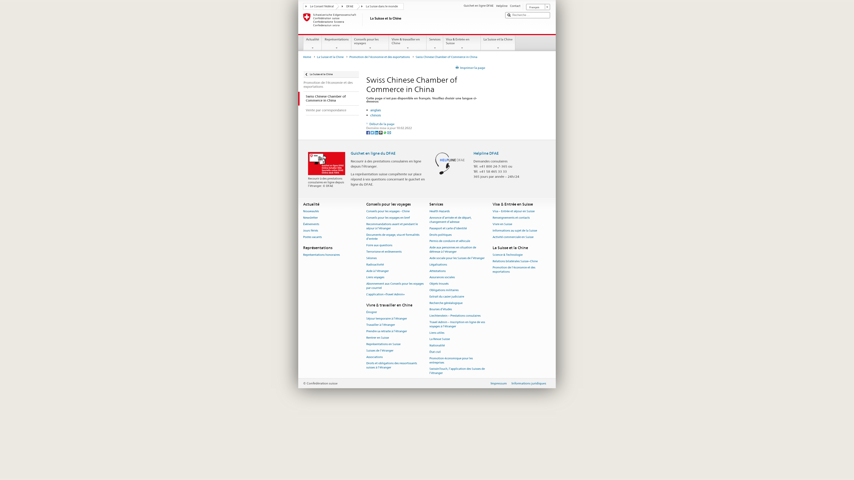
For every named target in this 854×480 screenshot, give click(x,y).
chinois (375, 115)
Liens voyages (375, 277)
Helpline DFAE (486, 153)
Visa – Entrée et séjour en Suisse (514, 211)
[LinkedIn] (377, 132)
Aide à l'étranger (377, 271)
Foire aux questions (379, 245)
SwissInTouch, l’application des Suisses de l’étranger (457, 371)
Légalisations (438, 264)
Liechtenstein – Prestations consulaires (455, 315)
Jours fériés (310, 230)
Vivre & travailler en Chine (406, 41)
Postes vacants (312, 237)
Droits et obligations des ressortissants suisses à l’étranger (391, 365)
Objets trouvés (439, 283)
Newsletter (310, 217)
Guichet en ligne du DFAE (373, 153)
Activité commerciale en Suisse (513, 237)
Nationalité (437, 345)
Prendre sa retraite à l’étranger (386, 331)
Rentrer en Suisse (377, 337)
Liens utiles (436, 332)
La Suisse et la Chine (498, 39)
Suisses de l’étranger (379, 350)
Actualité (312, 39)
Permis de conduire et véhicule (449, 241)
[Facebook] (368, 132)
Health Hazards (439, 211)
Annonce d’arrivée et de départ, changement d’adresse (450, 220)
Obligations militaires (444, 290)
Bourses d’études (440, 309)
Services (435, 39)
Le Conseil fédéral (322, 6)
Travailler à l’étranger (380, 325)
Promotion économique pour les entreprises (451, 360)
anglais (375, 110)
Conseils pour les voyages (366, 41)
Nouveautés (311, 211)
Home (307, 57)
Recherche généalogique (446, 303)
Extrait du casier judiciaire (446, 296)
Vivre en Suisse (502, 224)
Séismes (371, 258)
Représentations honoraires (321, 254)
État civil (435, 352)
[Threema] (381, 132)
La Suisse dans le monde (382, 6)
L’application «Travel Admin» (385, 294)
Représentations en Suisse (383, 344)
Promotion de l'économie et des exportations (379, 57)
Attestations (437, 271)
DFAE (349, 6)
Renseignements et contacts (511, 217)
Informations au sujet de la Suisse (515, 230)
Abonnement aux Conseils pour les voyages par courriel (395, 286)
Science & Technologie (508, 254)
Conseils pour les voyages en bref (388, 217)
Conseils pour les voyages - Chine (388, 211)
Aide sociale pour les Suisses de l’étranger (457, 258)
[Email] (389, 132)
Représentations (337, 39)
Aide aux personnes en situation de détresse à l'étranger (452, 250)
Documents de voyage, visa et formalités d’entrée (392, 237)
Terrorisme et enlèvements (384, 251)
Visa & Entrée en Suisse (457, 41)
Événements (311, 224)
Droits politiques (440, 234)
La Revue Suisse (439, 339)
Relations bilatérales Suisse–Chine (515, 261)
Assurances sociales (442, 277)
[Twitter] (373, 132)
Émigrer (371, 312)
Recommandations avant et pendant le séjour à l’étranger (392, 226)
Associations (374, 357)
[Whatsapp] (385, 132)
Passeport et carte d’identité (448, 228)
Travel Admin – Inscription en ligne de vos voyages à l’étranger (457, 324)
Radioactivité (375, 264)
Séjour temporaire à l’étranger (386, 318)
